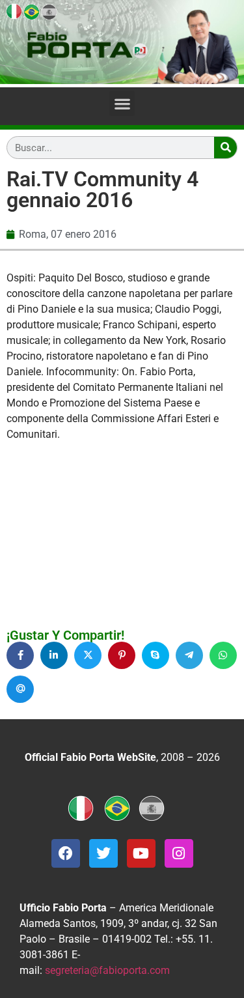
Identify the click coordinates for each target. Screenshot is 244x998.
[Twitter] (103, 853)
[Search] (225, 147)
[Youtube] (141, 853)
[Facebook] (65, 853)
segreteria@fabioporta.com (107, 970)
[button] (122, 103)
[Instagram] (179, 853)
